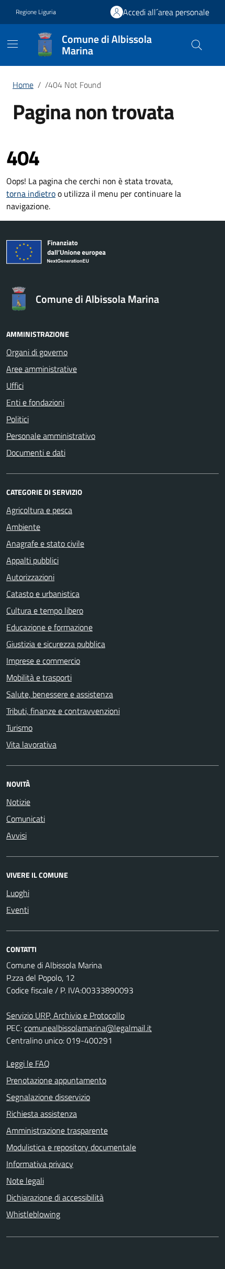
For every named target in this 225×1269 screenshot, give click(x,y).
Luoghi (17, 893)
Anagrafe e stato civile (45, 543)
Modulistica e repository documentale (71, 1147)
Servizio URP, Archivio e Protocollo (65, 1015)
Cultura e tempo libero (44, 610)
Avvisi (16, 835)
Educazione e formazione (49, 627)
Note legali (25, 1180)
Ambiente (23, 526)
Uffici (15, 385)
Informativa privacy (39, 1164)
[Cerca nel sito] (196, 45)
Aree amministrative (41, 368)
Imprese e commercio (43, 660)
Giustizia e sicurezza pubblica (55, 644)
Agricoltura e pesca (39, 510)
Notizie (18, 802)
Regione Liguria (36, 12)
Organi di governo (37, 352)
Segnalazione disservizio (48, 1097)
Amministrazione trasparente (57, 1130)
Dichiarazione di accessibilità (55, 1197)
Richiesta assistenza (41, 1113)
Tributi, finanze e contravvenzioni (63, 711)
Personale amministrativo (50, 435)
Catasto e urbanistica (43, 593)
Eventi (17, 909)
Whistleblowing (33, 1214)
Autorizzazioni (30, 577)
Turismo (19, 727)
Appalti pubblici (32, 560)
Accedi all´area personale (166, 12)
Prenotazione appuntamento (56, 1080)
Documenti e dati (35, 452)
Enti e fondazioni (35, 402)
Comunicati (25, 818)
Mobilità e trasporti (39, 677)
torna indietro (30, 193)
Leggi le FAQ (28, 1063)
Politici (17, 419)
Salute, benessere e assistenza (59, 694)
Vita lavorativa (31, 744)
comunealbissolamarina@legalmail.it (88, 1028)
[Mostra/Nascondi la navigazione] (12, 44)
